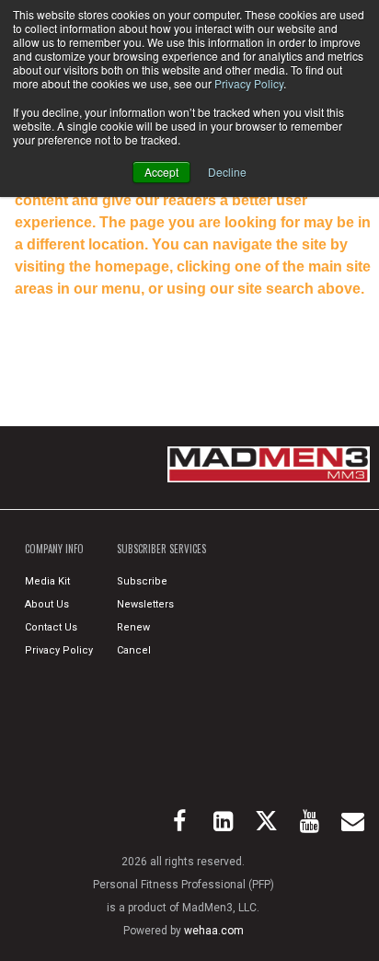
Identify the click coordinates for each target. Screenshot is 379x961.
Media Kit (47, 581)
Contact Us (51, 627)
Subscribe (142, 581)
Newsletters (145, 604)
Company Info (54, 548)
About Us (47, 604)
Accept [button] (161, 171)
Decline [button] (227, 171)
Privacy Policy (248, 83)
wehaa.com (214, 930)
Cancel (134, 650)
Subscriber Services (161, 548)
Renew (133, 627)
